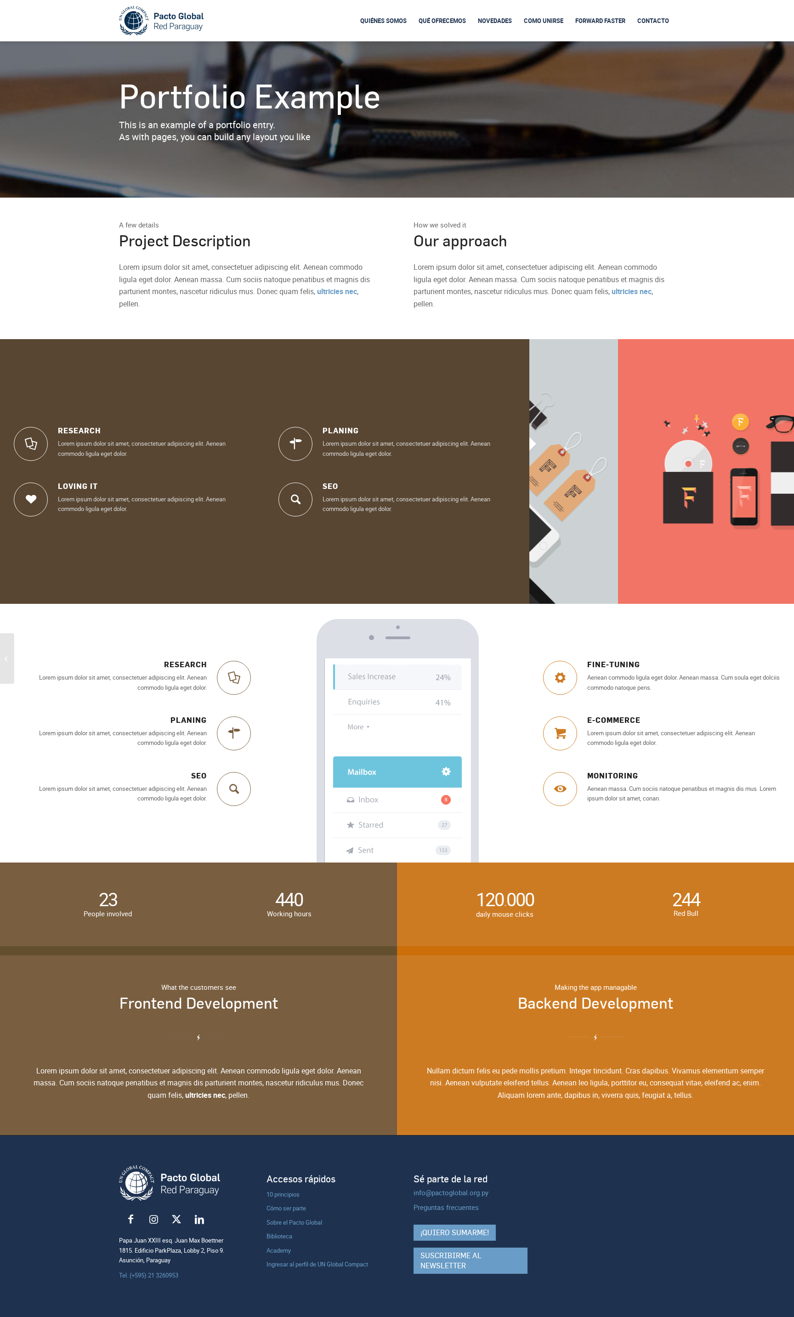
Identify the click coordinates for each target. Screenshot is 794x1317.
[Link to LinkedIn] (199, 1219)
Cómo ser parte (286, 1208)
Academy (279, 1250)
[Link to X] (176, 1219)
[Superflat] (7, 658)
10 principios (283, 1194)
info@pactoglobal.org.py (451, 1192)
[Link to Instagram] (153, 1219)
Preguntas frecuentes (446, 1207)
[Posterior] (773, 471)
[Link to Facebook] (130, 1219)
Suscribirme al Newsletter (451, 1260)
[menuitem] (383, 20)
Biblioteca (279, 1236)
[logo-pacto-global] (161, 21)
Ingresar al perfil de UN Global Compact (317, 1264)
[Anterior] (550, 471)
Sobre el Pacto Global (294, 1222)
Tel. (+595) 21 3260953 (148, 1275)
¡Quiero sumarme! (454, 1232)
